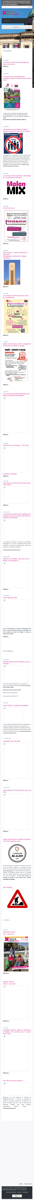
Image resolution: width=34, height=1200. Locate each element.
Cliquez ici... (5, 780)
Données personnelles (11, 1192)
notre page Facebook (8, 870)
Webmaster (25, 1192)
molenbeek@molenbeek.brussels (9, 1189)
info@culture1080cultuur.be (9, 1108)
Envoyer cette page (28, 1183)
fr (31, 7)
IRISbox (17, 1196)
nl (29, 7)
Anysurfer (19, 1192)
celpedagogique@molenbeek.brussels (11, 549)
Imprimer (21, 1183)
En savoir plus (13, 4)
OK (20, 4)
